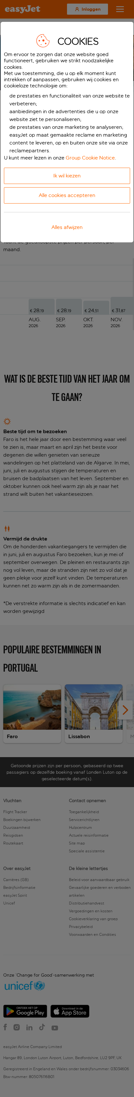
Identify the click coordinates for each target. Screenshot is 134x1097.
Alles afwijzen (67, 227)
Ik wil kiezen (67, 176)
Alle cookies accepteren (67, 195)
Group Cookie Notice (90, 158)
